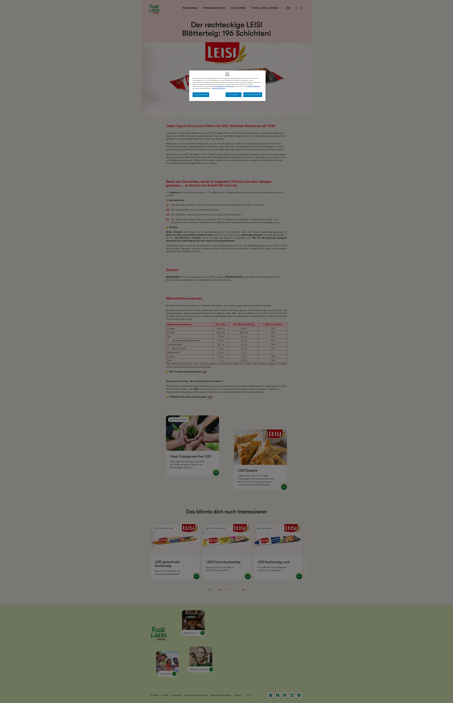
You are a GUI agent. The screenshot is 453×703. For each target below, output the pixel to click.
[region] (227, 85)
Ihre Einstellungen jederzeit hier (224, 86)
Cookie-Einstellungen (201, 94)
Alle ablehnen (233, 94)
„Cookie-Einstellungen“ (253, 86)
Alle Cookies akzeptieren (252, 94)
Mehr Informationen (218, 88)
